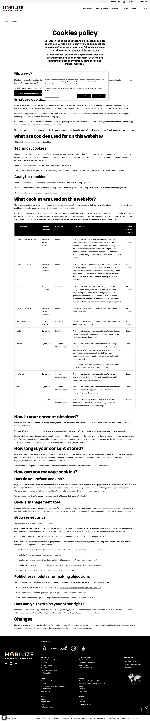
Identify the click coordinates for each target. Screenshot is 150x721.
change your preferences (85, 511)
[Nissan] (73, 650)
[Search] (140, 8)
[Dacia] (54, 650)
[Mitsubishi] (83, 650)
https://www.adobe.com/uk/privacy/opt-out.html (73, 597)
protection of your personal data (86, 613)
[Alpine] (64, 650)
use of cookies (113, 718)
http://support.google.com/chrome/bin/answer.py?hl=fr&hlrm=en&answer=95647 (64, 560)
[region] (75, 86)
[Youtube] (16, 664)
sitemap (56, 718)
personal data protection (85, 49)
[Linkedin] (11, 664)
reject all (84, 95)
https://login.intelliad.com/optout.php (70, 592)
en (144, 8)
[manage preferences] (4, 717)
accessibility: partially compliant (75, 718)
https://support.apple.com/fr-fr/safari (45, 555)
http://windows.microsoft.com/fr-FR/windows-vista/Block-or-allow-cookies (70, 550)
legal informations (43, 718)
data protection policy (130, 718)
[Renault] (44, 650)
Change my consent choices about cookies (34, 93)
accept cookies (98, 95)
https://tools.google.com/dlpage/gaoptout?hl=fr (81, 587)
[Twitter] (6, 664)
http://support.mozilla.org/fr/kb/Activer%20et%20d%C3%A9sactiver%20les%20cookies (66, 565)
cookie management (97, 718)
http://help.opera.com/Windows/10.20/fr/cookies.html (51, 570)
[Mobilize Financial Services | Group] (13, 10)
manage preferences (52, 95)
